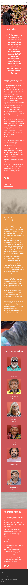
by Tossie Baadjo (8, 220)
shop (5, 127)
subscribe (13, 168)
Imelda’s (6, 279)
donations (20, 154)
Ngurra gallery (18, 172)
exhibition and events (18, 166)
